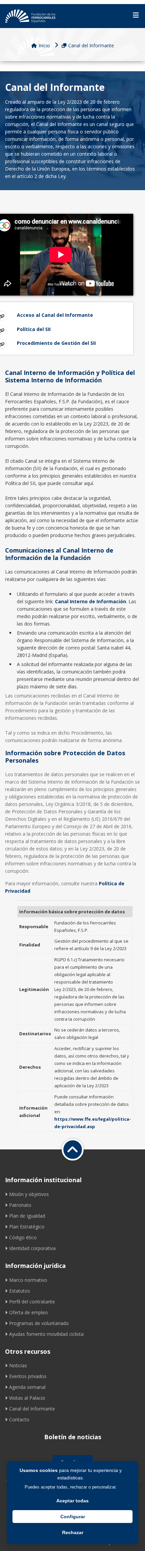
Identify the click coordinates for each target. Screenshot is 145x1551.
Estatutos (19, 1291)
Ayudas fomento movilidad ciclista (46, 1334)
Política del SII (34, 329)
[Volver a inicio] (73, 1150)
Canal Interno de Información (90, 601)
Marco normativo (28, 1280)
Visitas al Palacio (27, 1398)
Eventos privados (28, 1376)
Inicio (44, 45)
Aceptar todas (72, 1500)
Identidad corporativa (32, 1248)
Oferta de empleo (28, 1312)
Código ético (23, 1237)
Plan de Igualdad (27, 1216)
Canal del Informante (91, 45)
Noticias (18, 1365)
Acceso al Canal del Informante (55, 315)
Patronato (20, 1205)
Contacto (19, 1419)
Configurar (72, 1516)
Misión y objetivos (29, 1194)
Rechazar (72, 1532)
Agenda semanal (27, 1387)
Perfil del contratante (32, 1301)
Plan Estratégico (27, 1226)
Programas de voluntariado (39, 1323)
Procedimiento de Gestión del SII (56, 343)
